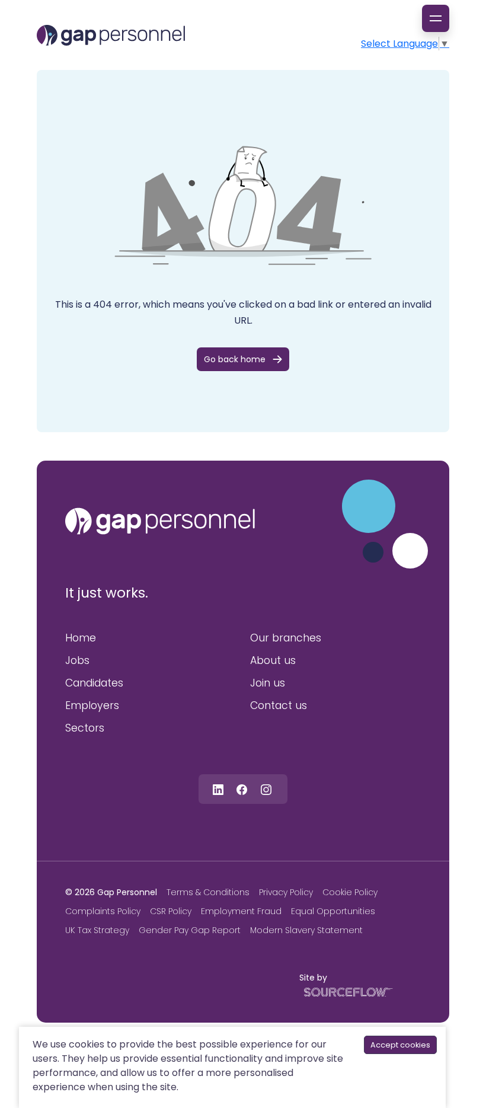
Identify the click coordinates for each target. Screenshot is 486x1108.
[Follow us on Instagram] (266, 789)
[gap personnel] (160, 521)
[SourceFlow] (346, 991)
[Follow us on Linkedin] (218, 789)
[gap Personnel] (111, 35)
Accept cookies (400, 1045)
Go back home (235, 359)
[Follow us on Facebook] (242, 789)
